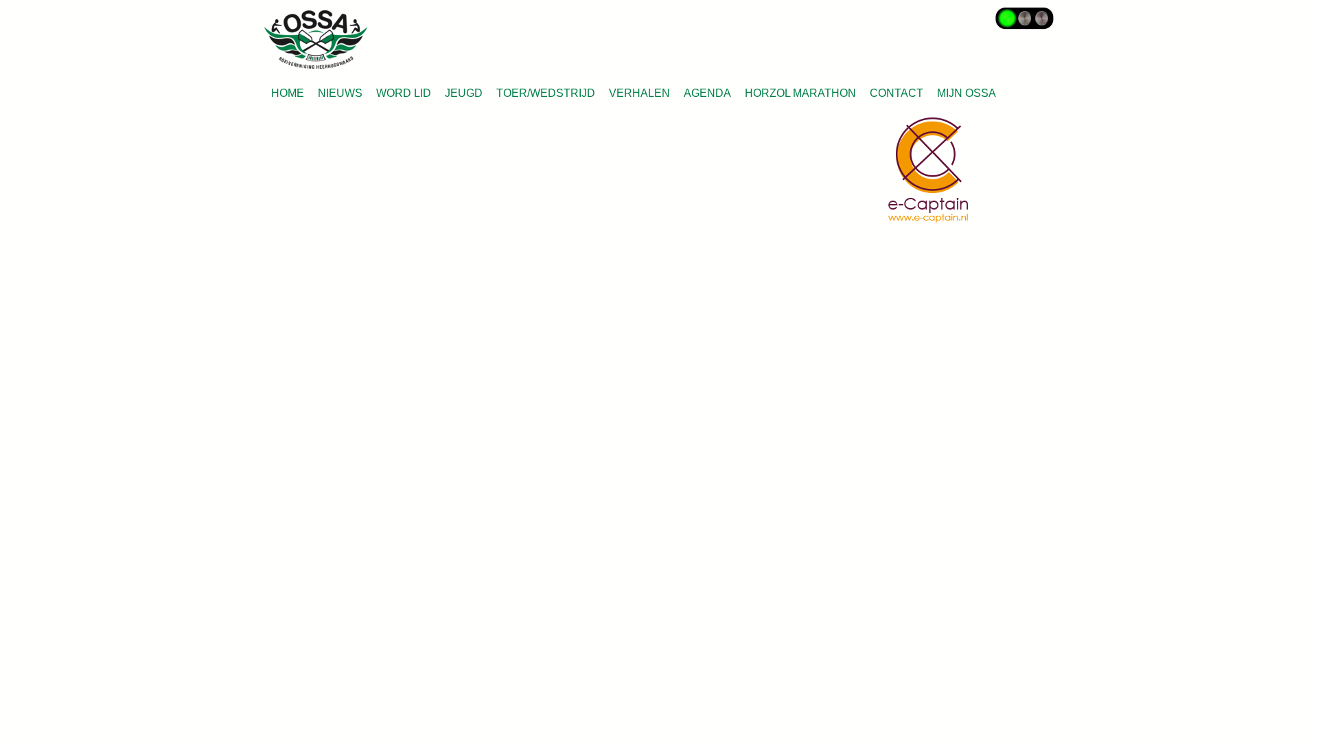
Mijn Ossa (966, 93)
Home (287, 93)
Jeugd (464, 93)
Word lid (403, 93)
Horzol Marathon (800, 93)
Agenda (707, 93)
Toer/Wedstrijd (545, 93)
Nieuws (340, 93)
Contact (896, 93)
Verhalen (639, 93)
